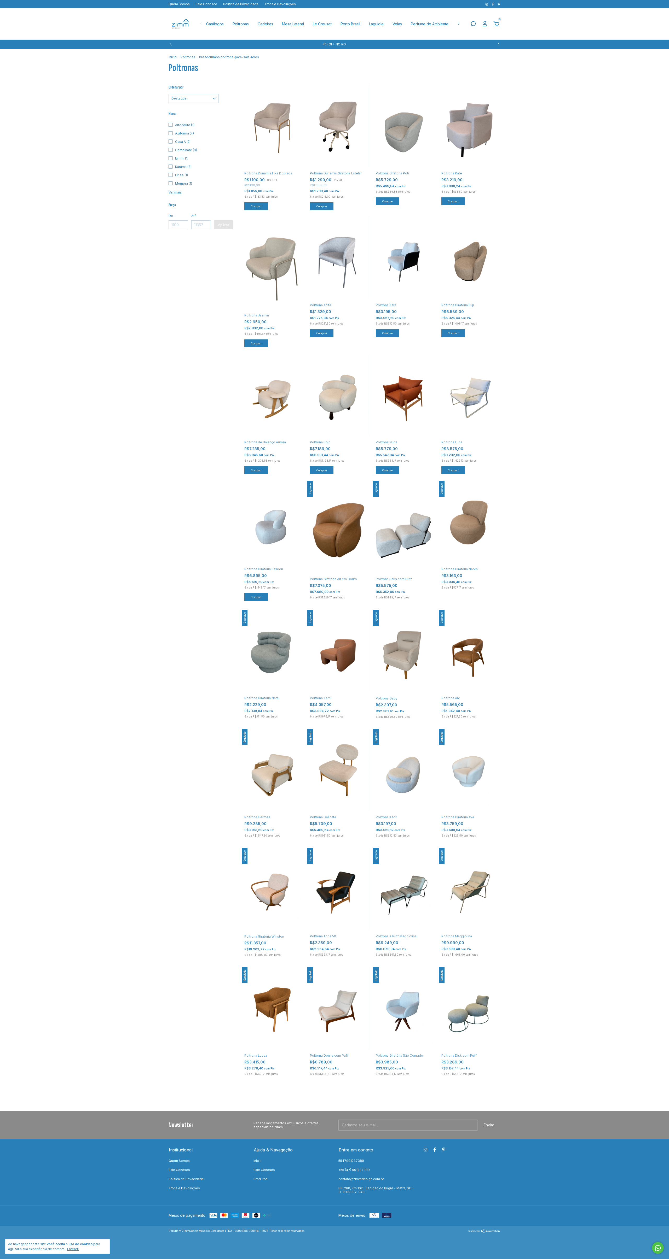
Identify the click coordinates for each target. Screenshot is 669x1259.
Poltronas (241, 24)
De (171, 216)
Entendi (73, 1249)
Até (194, 216)
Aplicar (223, 225)
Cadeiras (265, 24)
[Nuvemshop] (484, 1231)
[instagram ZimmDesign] (487, 4)
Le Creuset (322, 24)
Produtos (260, 1179)
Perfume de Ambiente (429, 24)
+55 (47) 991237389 (354, 1170)
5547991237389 (351, 1161)
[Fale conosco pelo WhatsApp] (658, 1248)
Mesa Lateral (293, 24)
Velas (397, 24)
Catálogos (215, 24)
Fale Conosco (206, 4)
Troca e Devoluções (280, 4)
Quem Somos (179, 4)
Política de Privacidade (240, 4)
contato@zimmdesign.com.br (361, 1179)
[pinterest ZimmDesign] (498, 4)
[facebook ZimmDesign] (493, 4)
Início (173, 57)
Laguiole (376, 24)
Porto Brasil (350, 24)
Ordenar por (176, 87)
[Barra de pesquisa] (473, 24)
